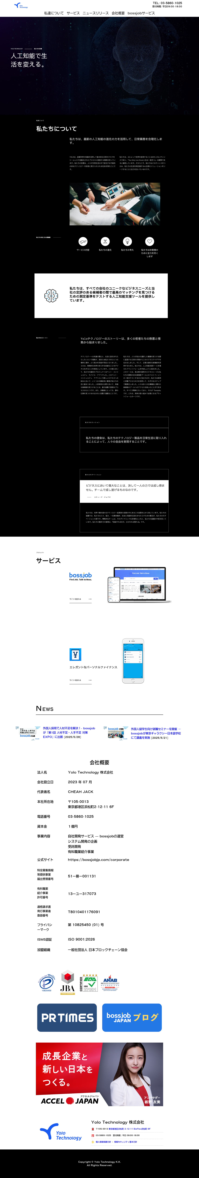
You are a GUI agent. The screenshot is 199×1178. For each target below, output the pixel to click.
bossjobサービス (141, 13)
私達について (54, 13)
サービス (73, 13)
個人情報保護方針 (103, 1142)
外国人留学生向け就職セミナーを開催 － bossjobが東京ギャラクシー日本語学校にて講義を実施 (156, 733)
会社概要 (118, 13)
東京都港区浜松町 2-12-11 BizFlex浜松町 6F (130, 1129)
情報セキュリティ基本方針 (125, 1142)
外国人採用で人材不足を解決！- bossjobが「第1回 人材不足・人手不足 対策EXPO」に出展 (69, 732)
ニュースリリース (96, 13)
